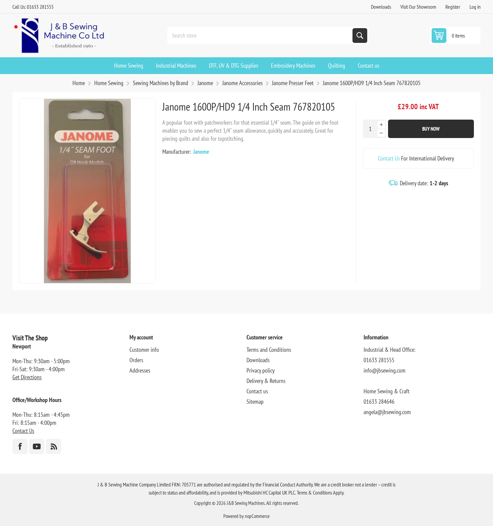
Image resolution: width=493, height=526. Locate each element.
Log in (475, 6)
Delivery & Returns (265, 381)
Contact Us (389, 158)
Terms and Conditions (268, 349)
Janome (201, 151)
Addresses (139, 370)
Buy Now (431, 129)
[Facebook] (20, 446)
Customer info (144, 349)
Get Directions (27, 377)
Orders (136, 360)
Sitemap (255, 401)
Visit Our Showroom (418, 6)
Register (452, 6)
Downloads (381, 6)
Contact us (257, 391)
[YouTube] (36, 446)
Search (359, 35)
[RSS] (53, 446)
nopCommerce (257, 516)
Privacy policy (260, 370)
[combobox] (260, 35)
